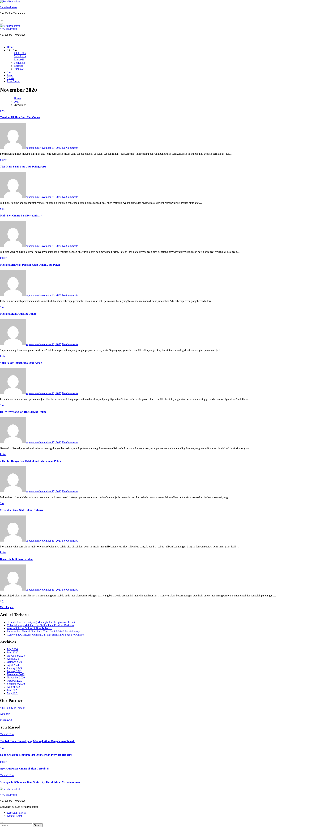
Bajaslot (18, 65)
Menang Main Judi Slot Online (18, 313)
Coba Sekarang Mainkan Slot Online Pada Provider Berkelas (40, 625)
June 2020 (12, 690)
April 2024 (13, 665)
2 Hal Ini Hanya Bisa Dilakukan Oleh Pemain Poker (30, 461)
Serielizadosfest (8, 7)
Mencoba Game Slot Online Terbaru (21, 510)
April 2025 (13, 658)
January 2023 (14, 668)
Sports (10, 78)
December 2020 (15, 674)
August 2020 (14, 686)
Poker (10, 75)
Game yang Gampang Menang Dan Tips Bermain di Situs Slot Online (45, 634)
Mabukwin (20, 56)
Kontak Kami (14, 815)
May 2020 (12, 693)
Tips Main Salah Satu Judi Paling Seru (23, 166)
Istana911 (19, 59)
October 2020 (14, 680)
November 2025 (16, 655)
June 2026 (12, 652)
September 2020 (16, 683)
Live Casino (13, 81)
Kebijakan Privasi (16, 812)
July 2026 (12, 649)
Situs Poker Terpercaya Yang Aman (21, 362)
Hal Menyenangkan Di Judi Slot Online (23, 411)
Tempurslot (20, 62)
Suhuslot (18, 68)
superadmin (32, 147)
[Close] (1, 822)
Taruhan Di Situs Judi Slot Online (20, 117)
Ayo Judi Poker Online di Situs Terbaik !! (29, 628)
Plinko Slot (20, 53)
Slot (9, 72)
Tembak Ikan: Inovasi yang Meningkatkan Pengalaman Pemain (41, 622)
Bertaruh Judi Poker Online (16, 559)
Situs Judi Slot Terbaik (12, 707)
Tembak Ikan (7, 734)
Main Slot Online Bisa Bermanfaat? (21, 215)
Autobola (5, 713)
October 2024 (14, 661)
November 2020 (16, 677)
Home (10, 47)
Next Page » (7, 607)
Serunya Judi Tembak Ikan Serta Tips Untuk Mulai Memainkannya (43, 631)
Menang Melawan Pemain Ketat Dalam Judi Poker (30, 264)
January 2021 (14, 671)
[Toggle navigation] (1, 23)
